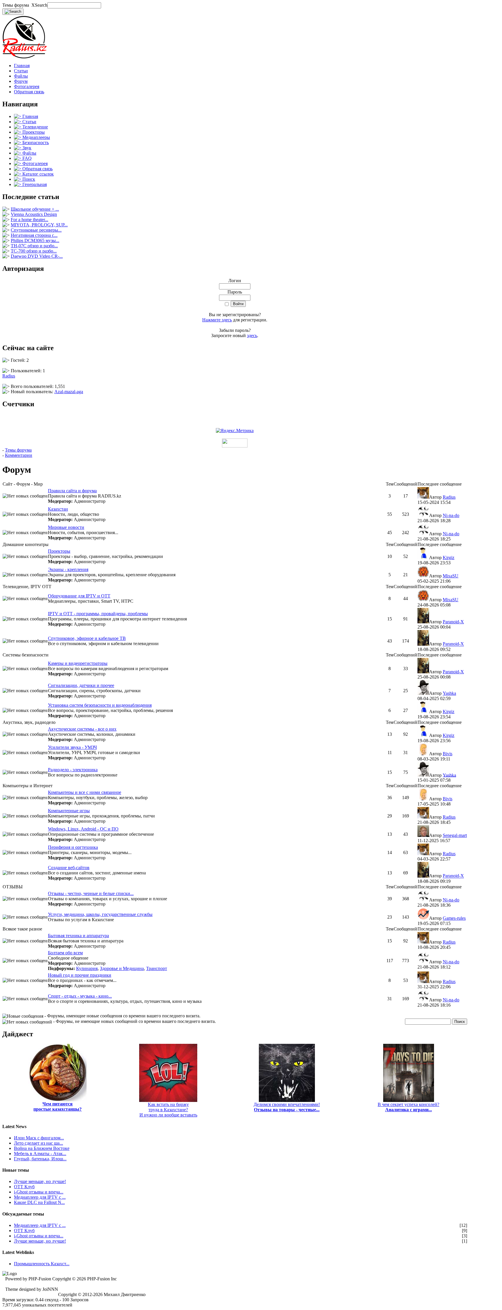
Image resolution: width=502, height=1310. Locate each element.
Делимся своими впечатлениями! (287, 1107)
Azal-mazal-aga (68, 391)
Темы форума (18, 450)
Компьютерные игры (69, 810)
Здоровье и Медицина (122, 968)
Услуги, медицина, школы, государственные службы (100, 914)
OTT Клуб (24, 1186)
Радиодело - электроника (73, 769)
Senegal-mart (455, 835)
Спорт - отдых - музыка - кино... (80, 996)
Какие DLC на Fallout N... (39, 1202)
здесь (252, 335)
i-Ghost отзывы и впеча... (38, 1191)
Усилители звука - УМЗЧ (72, 747)
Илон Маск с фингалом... (39, 1137)
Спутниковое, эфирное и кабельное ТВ (87, 638)
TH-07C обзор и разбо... (34, 245)
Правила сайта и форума (72, 490)
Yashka (449, 693)
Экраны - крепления (68, 569)
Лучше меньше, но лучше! (40, 1181)
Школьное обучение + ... (35, 209)
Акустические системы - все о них (82, 728)
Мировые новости (66, 527)
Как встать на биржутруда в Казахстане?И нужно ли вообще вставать (168, 1109)
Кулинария (87, 968)
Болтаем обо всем (65, 952)
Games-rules (454, 918)
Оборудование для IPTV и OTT (79, 595)
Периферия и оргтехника (73, 847)
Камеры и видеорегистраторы (77, 663)
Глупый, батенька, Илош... (40, 1158)
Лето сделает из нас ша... (38, 1143)
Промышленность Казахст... (41, 1263)
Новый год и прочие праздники (79, 975)
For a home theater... (29, 219)
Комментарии (18, 455)
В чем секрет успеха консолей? (408, 1107)
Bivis (447, 753)
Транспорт (156, 968)
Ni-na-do (451, 515)
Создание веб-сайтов (68, 867)
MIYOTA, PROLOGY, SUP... (39, 224)
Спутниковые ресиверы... (36, 230)
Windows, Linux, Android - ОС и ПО (83, 828)
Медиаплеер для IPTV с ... (40, 1197)
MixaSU (450, 575)
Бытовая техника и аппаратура (78, 935)
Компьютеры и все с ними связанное (84, 792)
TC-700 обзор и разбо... (34, 250)
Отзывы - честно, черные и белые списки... (91, 893)
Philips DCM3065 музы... (35, 240)
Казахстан (58, 509)
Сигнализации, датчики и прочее (81, 685)
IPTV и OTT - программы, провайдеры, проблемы (98, 613)
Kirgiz (448, 557)
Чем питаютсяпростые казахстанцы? (57, 1106)
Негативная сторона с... (34, 235)
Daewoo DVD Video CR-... (37, 256)
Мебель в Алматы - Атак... (40, 1153)
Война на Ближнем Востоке (41, 1148)
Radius (8, 375)
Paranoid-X (453, 621)
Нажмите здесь (217, 319)
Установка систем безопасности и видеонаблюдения (100, 705)
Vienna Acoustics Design (34, 214)
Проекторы (59, 551)
